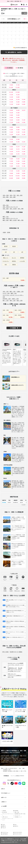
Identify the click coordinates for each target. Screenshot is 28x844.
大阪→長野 (4, 122)
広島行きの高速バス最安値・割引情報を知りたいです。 (15, 627)
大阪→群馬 (4, 94)
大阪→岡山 (4, 151)
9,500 (24, 175)
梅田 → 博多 (20, 220)
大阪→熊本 (4, 175)
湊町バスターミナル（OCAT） (15, 669)
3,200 (11, 94)
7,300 (11, 122)
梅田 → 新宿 (6, 220)
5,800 (11, 166)
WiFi (6, 264)
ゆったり (14, 257)
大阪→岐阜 (4, 127)
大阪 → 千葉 (12, 195)
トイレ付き (22, 261)
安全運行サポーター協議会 (16, 651)
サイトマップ (17, 815)
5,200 (24, 120)
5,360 (24, 99)
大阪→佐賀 (4, 173)
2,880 (24, 154)
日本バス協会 (5, 651)
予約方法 (14, 585)
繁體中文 (4, 826)
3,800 (18, 129)
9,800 (11, 85)
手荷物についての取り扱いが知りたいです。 (14, 638)
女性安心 (14, 261)
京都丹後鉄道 (5, 834)
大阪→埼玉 (4, 97)
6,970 (24, 110)
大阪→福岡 (4, 170)
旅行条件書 (4, 812)
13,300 (11, 92)
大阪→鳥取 (4, 146)
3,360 (24, 129)
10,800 (11, 178)
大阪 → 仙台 (6, 205)
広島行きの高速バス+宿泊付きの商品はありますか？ (15, 622)
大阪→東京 (4, 101)
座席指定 (22, 257)
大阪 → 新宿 (6, 208)
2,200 (18, 134)
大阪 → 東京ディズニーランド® (10, 206)
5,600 (18, 122)
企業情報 (4, 810)
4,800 (24, 101)
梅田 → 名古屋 (13, 220)
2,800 (18, 115)
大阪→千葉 (4, 99)
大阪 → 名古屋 (13, 208)
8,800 (18, 178)
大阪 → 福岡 (12, 197)
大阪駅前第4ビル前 (12, 668)
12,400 (11, 87)
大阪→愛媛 (4, 163)
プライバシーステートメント (7, 814)
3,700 (18, 99)
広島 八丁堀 (10, 677)
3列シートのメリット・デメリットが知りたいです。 (15, 632)
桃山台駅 (20, 668)
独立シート (5, 257)
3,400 (18, 163)
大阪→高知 (4, 165)
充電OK (14, 264)
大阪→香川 (4, 161)
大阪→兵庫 (4, 141)
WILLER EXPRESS (18, 832)
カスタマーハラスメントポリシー (7, 819)
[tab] (9, 67)
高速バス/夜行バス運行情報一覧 (14, 1)
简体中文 (16, 826)
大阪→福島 (4, 87)
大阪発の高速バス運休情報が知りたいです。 (14, 616)
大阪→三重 (4, 134)
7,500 (18, 85)
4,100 (11, 151)
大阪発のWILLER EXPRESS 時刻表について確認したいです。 (15, 611)
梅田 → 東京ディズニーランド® (10, 218)
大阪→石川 (4, 115)
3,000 (18, 117)
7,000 (24, 122)
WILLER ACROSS (18, 834)
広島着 (8, 232)
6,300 (11, 112)
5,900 (18, 112)
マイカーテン (6, 261)
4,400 (18, 171)
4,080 (24, 163)
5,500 (18, 94)
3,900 (24, 158)
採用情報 (16, 810)
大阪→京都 (4, 139)
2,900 (18, 139)
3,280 (24, 146)
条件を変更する (13, 52)
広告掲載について (18, 816)
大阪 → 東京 (19, 195)
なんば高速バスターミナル (14, 671)
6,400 (11, 120)
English (3, 824)
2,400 (24, 134)
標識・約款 (17, 812)
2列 (6, 252)
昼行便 (5, 246)
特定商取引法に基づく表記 (20, 813)
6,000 (11, 127)
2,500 (11, 97)
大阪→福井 (4, 117)
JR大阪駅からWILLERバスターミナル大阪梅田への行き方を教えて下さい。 (15, 606)
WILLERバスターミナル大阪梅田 (15, 663)
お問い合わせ (5, 816)
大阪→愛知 (4, 132)
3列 (14, 252)
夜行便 (14, 246)
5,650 (18, 166)
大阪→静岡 (4, 129)
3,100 (11, 139)
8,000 (11, 110)
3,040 (18, 158)
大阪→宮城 (4, 84)
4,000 (18, 97)
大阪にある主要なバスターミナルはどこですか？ (15, 600)
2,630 (24, 141)
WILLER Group (5, 832)
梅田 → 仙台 (6, 216)
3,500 (11, 163)
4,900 (18, 173)
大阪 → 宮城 (6, 195)
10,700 (11, 175)
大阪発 (4, 232)
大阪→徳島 (4, 158)
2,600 (18, 101)
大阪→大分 (4, 178)
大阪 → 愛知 (6, 197)
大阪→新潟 (4, 110)
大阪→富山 (4, 112)
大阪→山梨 (4, 119)
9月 (24, 19)
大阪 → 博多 (20, 208)
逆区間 (25, 13)
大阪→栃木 (4, 92)
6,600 (18, 110)
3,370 (18, 146)
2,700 (18, 154)
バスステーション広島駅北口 (14, 675)
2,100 (24, 132)
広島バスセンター (12, 673)
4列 (22, 252)
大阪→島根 (4, 149)
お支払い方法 (14, 573)
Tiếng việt (4, 827)
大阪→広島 (4, 153)
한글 (15, 824)
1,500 (18, 132)
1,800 (11, 132)
